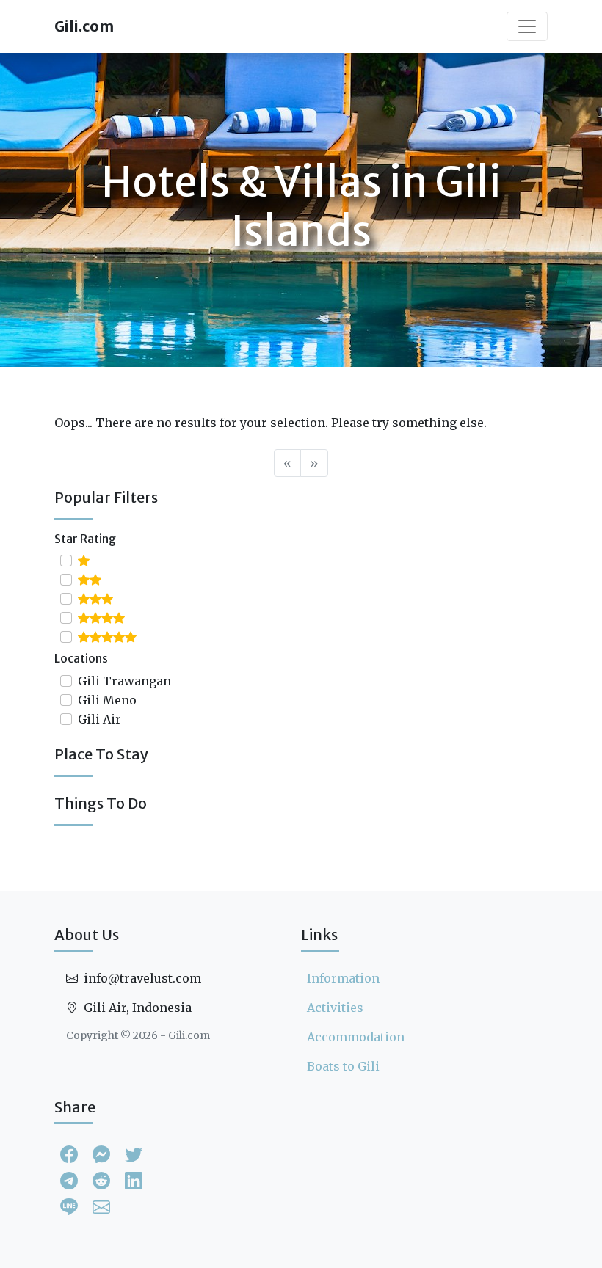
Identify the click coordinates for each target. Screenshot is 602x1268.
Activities (335, 1007)
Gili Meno (107, 700)
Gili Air (99, 719)
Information (343, 978)
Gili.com (84, 26)
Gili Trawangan (124, 681)
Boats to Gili (343, 1066)
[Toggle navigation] (527, 26)
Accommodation (356, 1037)
